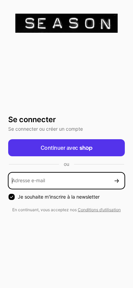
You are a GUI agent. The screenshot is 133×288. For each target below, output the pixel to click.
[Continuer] (116, 181)
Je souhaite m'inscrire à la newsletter (59, 197)
